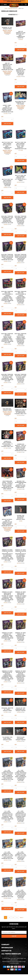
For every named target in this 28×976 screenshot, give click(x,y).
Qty (16, 42)
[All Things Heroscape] (14, 4)
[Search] (22, 4)
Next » (21, 917)
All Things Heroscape (11, 958)
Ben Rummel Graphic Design (18, 961)
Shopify (17, 963)
